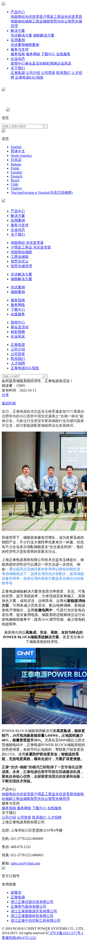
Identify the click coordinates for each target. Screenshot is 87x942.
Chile (14, 184)
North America (21, 155)
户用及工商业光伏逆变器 (62, 16)
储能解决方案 (43, 35)
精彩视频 (50, 63)
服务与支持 (20, 49)
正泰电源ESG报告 (29, 77)
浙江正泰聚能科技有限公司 (32, 916)
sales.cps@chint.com (25, 863)
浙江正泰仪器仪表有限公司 (32, 902)
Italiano (16, 164)
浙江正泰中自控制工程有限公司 (36, 920)
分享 (5, 395)
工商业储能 (41, 21)
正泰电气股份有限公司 (28, 906)
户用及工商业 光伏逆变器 (31, 247)
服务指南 (18, 54)
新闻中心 (18, 63)
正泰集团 (18, 73)
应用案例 (18, 40)
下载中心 (48, 54)
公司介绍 (33, 73)
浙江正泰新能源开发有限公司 (34, 911)
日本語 (16, 160)
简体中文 (18, 151)
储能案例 (32, 45)
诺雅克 (16, 892)
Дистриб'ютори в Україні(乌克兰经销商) (42, 192)
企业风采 (64, 63)
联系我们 (63, 73)
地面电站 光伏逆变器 (27, 243)
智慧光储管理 (21, 266)
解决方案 (18, 31)
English (16, 147)
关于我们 (18, 68)
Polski (15, 168)
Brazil (15, 180)
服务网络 (33, 54)
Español (16, 172)
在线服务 (63, 54)
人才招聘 (18, 363)
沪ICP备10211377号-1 (66, 933)
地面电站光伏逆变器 (27, 16)
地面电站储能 (21, 21)
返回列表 (9, 403)
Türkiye (16, 188)
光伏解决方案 (21, 35)
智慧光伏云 (59, 21)
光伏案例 (18, 45)
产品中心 (18, 12)
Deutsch (16, 176)
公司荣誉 (48, 73)
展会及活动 (34, 63)
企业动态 (18, 59)
